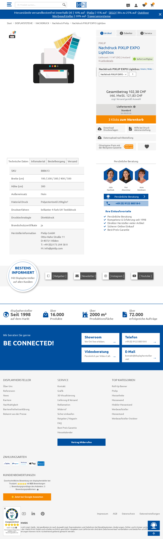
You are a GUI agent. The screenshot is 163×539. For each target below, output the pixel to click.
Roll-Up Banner (119, 386)
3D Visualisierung (66, 395)
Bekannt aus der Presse (14, 413)
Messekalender (65, 432)
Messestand (118, 413)
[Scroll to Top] (154, 533)
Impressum (102, 513)
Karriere (7, 400)
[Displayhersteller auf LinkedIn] (33, 513)
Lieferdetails (106, 60)
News (6, 395)
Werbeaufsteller (120, 409)
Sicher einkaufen (65, 413)
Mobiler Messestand (122, 404)
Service (146, 33)
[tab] (126, 72)
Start (9, 23)
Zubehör (126, 33)
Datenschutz (128, 513)
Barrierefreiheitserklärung (16, 409)
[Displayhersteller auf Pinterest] (43, 513)
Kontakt (61, 386)
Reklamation (63, 404)
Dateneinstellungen (150, 513)
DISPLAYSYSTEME (24, 23)
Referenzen (9, 390)
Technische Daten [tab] (18, 161)
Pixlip (90, 12)
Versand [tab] (72, 161)
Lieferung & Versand (67, 400)
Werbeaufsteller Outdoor (124, 418)
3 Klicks (126, 119)
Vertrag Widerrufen (81, 442)
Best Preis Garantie (67, 427)
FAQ (59, 423)
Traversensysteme (99, 16)
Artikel (106, 33)
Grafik (60, 390)
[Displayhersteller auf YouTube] (24, 513)
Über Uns (7, 386)
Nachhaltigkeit (10, 404)
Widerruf (61, 409)
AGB (115, 513)
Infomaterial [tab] (38, 161)
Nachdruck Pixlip (60, 23)
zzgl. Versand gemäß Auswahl (126, 99)
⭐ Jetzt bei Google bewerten (27, 497)
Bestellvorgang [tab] (56, 161)
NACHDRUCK (42, 23)
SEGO (112, 12)
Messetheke (118, 395)
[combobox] (41, 4)
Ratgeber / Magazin (67, 418)
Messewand (118, 400)
